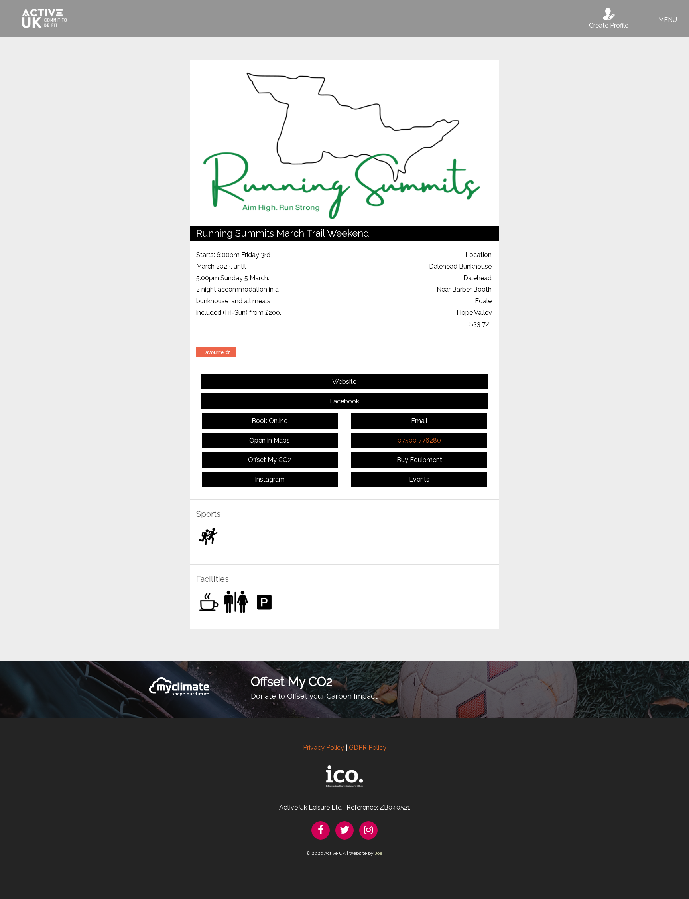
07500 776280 (419, 440)
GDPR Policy (367, 747)
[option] (344, 143)
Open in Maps (269, 440)
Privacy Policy (323, 747)
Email (419, 421)
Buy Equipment (419, 460)
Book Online (269, 421)
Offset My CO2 (269, 460)
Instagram (270, 479)
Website (344, 381)
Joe (378, 853)
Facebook (344, 401)
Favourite (213, 352)
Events (419, 479)
